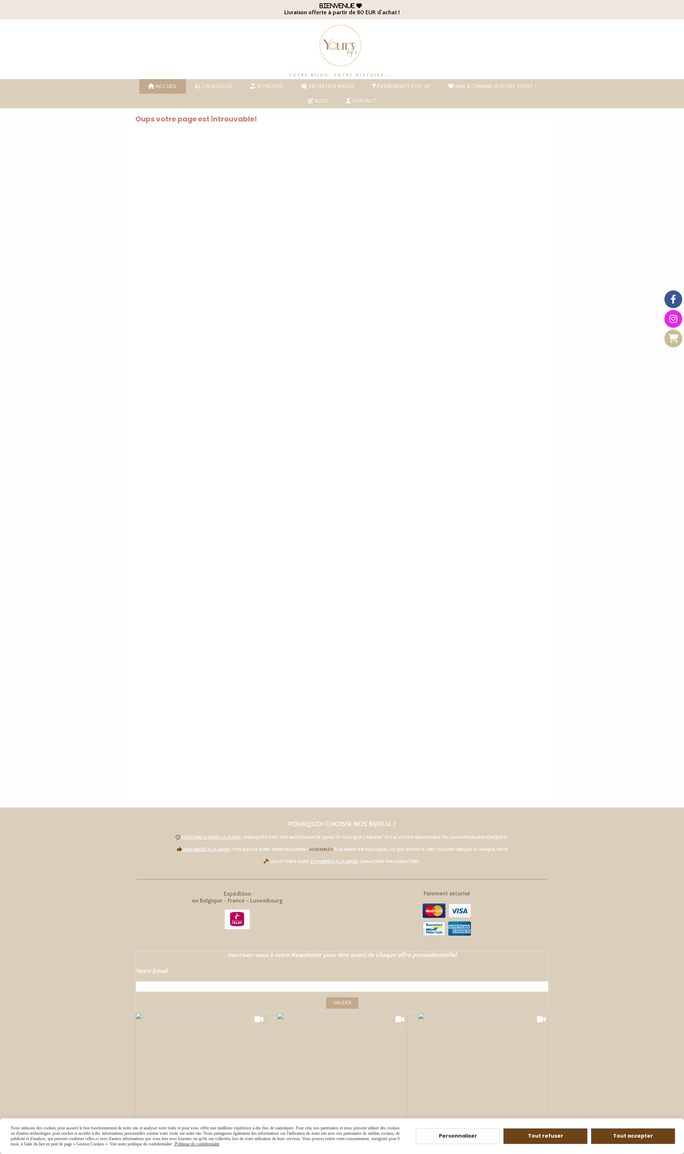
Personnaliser (458, 1135)
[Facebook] (673, 299)
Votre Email (151, 971)
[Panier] (673, 338)
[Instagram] (673, 319)
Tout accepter (633, 1135)
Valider (342, 1003)
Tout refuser (545, 1135)
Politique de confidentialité (196, 1144)
